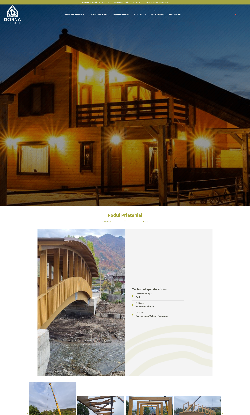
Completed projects (121, 15)
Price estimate (175, 15)
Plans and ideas (140, 15)
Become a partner (158, 15)
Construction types (99, 15)
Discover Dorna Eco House (74, 15)
